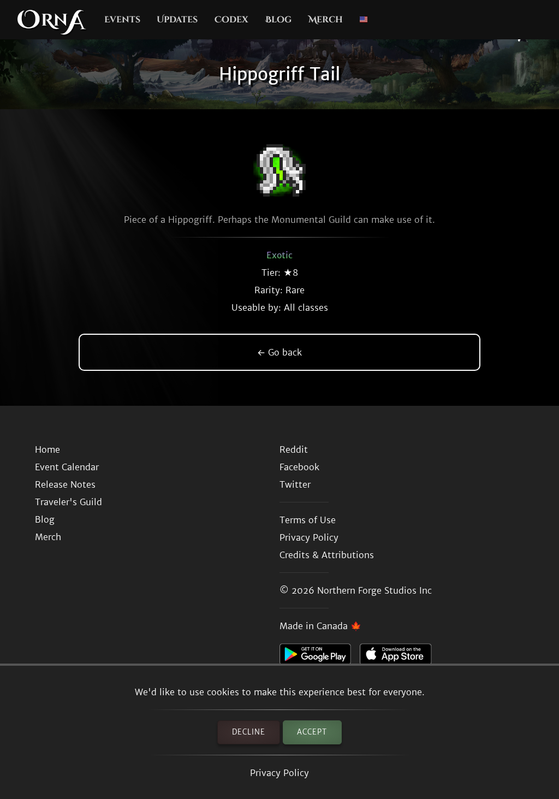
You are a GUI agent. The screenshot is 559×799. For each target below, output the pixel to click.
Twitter (295, 484)
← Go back (279, 352)
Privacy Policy (279, 772)
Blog (278, 20)
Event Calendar (67, 466)
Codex (231, 20)
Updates (177, 20)
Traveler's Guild (68, 501)
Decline (248, 732)
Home (47, 449)
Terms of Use (308, 519)
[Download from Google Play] (320, 657)
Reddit (294, 449)
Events (122, 20)
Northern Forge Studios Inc (374, 590)
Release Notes (65, 484)
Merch (325, 20)
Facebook (299, 466)
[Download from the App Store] (400, 657)
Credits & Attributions (327, 554)
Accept (312, 732)
